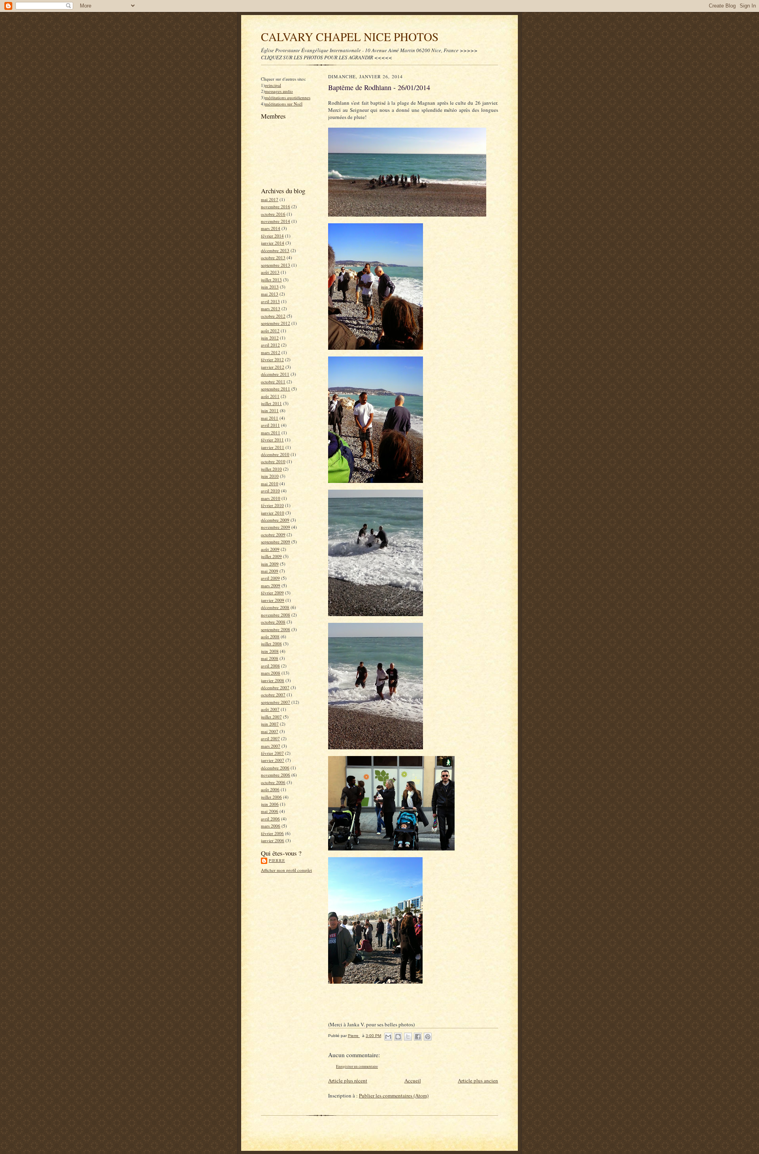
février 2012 (272, 359)
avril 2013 (270, 301)
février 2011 (272, 440)
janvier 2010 (272, 513)
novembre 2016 (275, 206)
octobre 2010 (273, 461)
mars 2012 (270, 352)
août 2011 (270, 396)
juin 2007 (270, 724)
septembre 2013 (275, 265)
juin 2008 (270, 651)
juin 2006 (270, 804)
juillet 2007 (271, 717)
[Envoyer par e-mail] (388, 1037)
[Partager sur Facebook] (418, 1037)
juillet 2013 (271, 280)
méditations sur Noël (283, 104)
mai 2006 (269, 811)
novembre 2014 (275, 221)
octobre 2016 (273, 214)
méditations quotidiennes (287, 97)
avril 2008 (270, 666)
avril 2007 (270, 738)
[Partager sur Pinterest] (428, 1037)
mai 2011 (269, 418)
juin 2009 (270, 564)
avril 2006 (270, 819)
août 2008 (270, 636)
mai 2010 (269, 483)
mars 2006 (270, 826)
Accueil (412, 1080)
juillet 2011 (271, 403)
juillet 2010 (271, 469)
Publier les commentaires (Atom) (394, 1095)
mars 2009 (270, 585)
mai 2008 (269, 658)
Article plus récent (347, 1080)
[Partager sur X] (408, 1037)
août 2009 (270, 549)
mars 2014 (270, 228)
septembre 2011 (275, 389)
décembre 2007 (275, 687)
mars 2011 (270, 433)
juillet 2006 (271, 797)
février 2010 (272, 505)
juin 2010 (270, 476)
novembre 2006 (275, 775)
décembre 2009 (275, 520)
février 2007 (272, 753)
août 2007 (270, 709)
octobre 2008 (273, 622)
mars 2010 (270, 498)
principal (273, 85)
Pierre (277, 860)
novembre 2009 (275, 527)
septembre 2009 (275, 542)
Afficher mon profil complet (286, 870)
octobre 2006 (273, 782)
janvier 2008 (272, 680)
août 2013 (270, 272)
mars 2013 (270, 308)
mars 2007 (270, 746)
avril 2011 (270, 425)
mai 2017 (269, 199)
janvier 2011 (272, 447)
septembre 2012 (275, 323)
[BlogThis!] (398, 1037)
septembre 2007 (275, 702)
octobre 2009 (273, 534)
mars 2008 (270, 673)
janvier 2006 (272, 840)
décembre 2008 (275, 607)
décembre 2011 (275, 374)
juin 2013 (270, 287)
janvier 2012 (272, 367)
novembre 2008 (275, 615)
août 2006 (270, 789)
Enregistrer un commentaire (357, 1066)
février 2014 (272, 236)
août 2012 (270, 331)
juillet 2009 (271, 556)
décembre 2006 (275, 768)
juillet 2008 (271, 644)
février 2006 (272, 833)
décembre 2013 (275, 250)
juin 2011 (270, 410)
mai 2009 (269, 571)
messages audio (279, 91)
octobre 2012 (273, 316)
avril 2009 (270, 578)
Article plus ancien (478, 1080)
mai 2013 (269, 294)
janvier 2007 (272, 760)
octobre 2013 (273, 257)
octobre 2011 (273, 382)
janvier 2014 (272, 243)
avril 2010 (270, 491)
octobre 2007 (273, 695)
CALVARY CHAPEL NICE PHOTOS (349, 36)
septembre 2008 (275, 629)
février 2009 (272, 593)
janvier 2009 (272, 600)
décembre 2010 (275, 454)
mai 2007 (269, 731)
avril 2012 (270, 345)
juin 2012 (270, 338)
